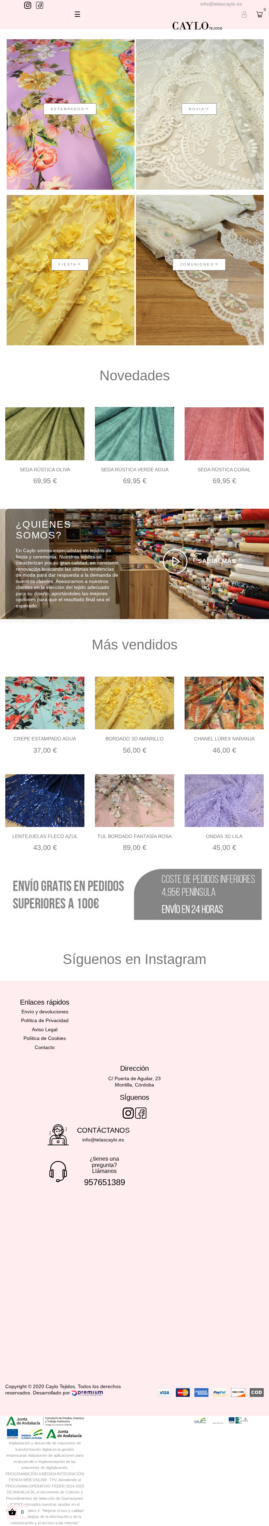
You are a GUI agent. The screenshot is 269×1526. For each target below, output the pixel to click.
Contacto (45, 1047)
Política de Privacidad (45, 1020)
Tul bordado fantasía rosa (134, 836)
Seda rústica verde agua (45, 469)
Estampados (68, 109)
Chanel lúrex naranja (224, 738)
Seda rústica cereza (224, 469)
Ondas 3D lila (224, 836)
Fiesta (67, 264)
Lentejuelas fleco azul (45, 836)
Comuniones (197, 264)
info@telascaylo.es (221, 4)
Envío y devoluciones (44, 1011)
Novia (197, 109)
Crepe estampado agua (45, 738)
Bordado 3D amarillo (134, 738)
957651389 (104, 1182)
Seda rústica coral (134, 469)
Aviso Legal (44, 1029)
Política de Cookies (44, 1038)
